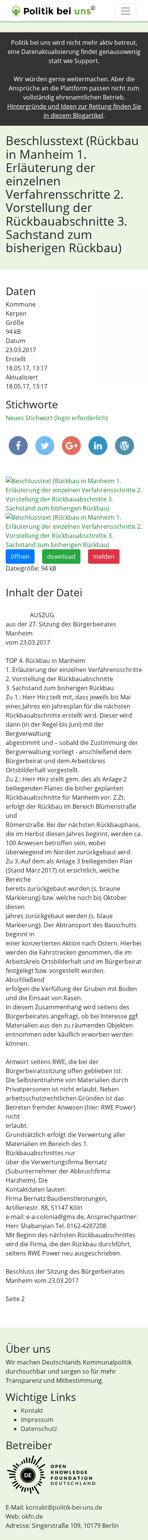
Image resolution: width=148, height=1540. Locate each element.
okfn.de (32, 1516)
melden (104, 556)
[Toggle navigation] (125, 11)
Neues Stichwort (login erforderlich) (57, 418)
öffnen (20, 556)
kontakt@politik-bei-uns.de (64, 1507)
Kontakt (32, 1410)
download (61, 556)
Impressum (37, 1419)
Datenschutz (39, 1429)
